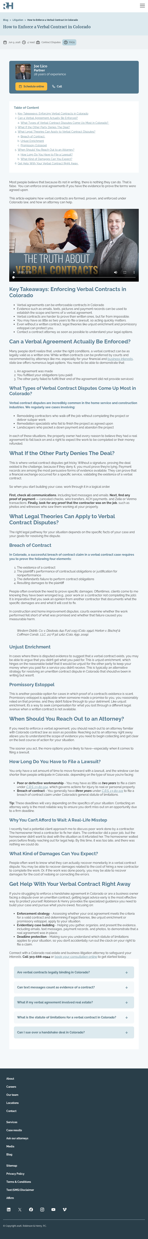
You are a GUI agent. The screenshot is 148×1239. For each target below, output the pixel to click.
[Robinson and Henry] (8, 6)
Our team (12, 1094)
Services (11, 1122)
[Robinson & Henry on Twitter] (19, 1210)
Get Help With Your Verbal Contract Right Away (48, 163)
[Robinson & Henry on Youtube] (53, 1210)
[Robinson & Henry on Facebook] (31, 1210)
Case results (14, 1130)
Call (59, 86)
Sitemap (11, 1165)
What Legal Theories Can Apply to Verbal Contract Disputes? (56, 131)
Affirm (10, 1198)
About (10, 1078)
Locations (12, 1102)
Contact (11, 1111)
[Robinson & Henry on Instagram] (42, 1210)
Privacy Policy (15, 1173)
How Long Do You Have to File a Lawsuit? (47, 154)
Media (10, 1146)
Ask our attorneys (17, 1138)
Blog (5, 20)
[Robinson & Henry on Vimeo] (64, 1210)
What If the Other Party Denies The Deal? (44, 127)
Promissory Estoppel (34, 145)
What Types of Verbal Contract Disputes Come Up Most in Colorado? (65, 122)
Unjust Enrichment (32, 140)
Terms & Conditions (18, 1181)
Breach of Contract (33, 136)
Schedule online (34, 86)
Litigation (18, 20)
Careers (11, 1086)
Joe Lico (40, 66)
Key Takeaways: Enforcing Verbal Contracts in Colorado (53, 113)
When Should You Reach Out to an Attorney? (46, 149)
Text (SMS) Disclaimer (20, 1189)
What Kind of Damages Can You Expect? (46, 159)
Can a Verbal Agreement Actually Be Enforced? (48, 118)
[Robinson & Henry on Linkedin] (8, 1210)
